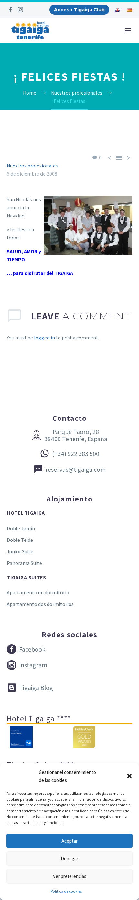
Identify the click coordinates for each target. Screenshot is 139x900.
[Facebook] (10, 9)
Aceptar (69, 841)
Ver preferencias (69, 876)
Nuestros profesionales (32, 165)
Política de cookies (66, 891)
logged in (44, 337)
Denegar (69, 858)
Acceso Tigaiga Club (79, 10)
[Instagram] (20, 9)
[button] (129, 776)
